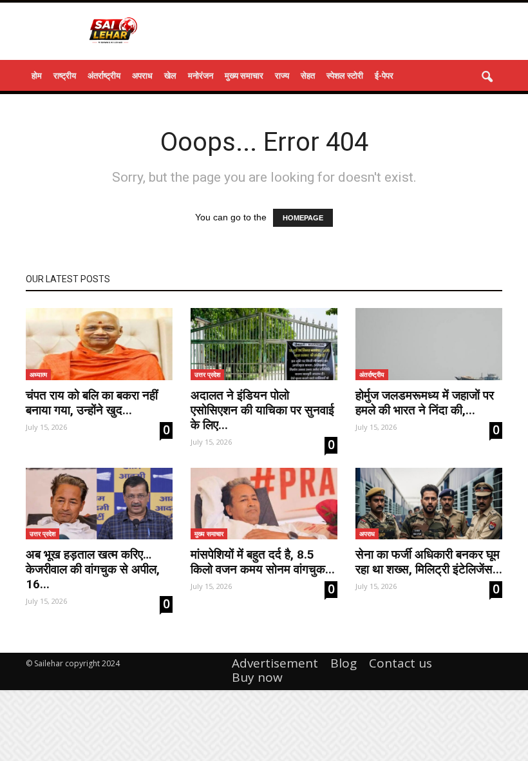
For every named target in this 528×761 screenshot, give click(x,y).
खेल (170, 75)
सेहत (308, 75)
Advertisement (275, 663)
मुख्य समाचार (244, 75)
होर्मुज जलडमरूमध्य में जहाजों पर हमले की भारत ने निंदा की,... (424, 403)
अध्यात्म (38, 374)
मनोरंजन (200, 75)
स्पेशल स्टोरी (344, 75)
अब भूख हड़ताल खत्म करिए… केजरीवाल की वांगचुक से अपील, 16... (93, 569)
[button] (486, 77)
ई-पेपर (384, 75)
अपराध (142, 75)
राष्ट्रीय (64, 75)
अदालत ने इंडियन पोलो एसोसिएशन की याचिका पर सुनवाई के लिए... (262, 410)
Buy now (257, 677)
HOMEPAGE (303, 218)
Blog (343, 663)
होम (37, 75)
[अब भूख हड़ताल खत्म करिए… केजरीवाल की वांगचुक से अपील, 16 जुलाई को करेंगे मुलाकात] (99, 504)
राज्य (282, 75)
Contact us (400, 663)
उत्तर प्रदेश (207, 374)
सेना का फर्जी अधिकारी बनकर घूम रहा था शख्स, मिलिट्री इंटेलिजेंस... (428, 562)
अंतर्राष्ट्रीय (104, 75)
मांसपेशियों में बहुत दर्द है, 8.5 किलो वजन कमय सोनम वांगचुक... (263, 562)
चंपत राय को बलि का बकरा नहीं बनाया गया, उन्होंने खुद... (92, 403)
